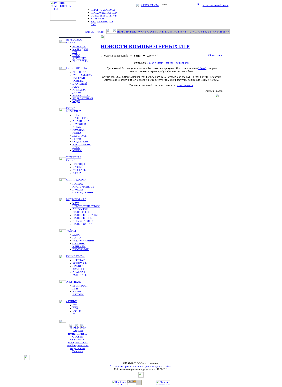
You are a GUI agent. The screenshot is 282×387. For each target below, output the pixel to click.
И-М (216, 31)
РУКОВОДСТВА (82, 75)
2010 (75, 308)
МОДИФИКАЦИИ (83, 240)
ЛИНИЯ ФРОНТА (76, 68)
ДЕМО (76, 234)
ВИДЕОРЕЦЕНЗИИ (83, 218)
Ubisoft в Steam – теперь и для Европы (168, 62)
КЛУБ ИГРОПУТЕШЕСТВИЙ (86, 205)
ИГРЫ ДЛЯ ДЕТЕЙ (79, 91)
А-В (207, 31)
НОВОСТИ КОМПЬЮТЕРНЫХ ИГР (145, 46)
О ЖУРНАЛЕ (73, 281)
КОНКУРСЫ (79, 263)
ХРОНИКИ (79, 167)
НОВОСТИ (79, 46)
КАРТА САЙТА (150, 5)
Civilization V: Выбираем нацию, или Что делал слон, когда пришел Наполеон (78, 345)
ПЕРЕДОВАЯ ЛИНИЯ (74, 41)
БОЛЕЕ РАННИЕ (77, 312)
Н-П (222, 31)
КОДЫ (76, 101)
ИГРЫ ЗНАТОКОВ (83, 221)
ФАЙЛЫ (71, 230)
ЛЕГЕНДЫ (78, 164)
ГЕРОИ (76, 138)
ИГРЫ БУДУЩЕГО (79, 57)
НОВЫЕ (131, 31)
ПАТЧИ (76, 237)
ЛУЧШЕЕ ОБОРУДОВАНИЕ (83, 191)
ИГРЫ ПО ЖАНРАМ (103, 9)
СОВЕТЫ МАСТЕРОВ (104, 15)
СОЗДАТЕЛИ (80, 141)
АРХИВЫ (71, 301)
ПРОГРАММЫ (80, 249)
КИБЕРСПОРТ (81, 95)
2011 (75, 305)
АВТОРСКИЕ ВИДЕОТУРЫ (80, 211)
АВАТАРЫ (78, 272)
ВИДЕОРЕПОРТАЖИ (85, 215)
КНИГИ (77, 150)
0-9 (140, 31)
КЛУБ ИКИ (97, 18)
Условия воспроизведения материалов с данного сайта (140, 366)
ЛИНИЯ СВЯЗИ (75, 256)
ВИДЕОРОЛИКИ (82, 223)
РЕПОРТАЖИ (80, 61)
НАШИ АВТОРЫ (78, 293)
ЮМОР (76, 173)
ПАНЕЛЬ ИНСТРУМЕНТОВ (83, 185)
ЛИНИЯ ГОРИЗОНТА (73, 110)
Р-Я (228, 31)
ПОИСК (194, 4)
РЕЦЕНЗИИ (79, 72)
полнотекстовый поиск (215, 5)
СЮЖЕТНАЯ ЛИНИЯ (73, 159)
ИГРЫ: (121, 31)
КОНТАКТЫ (79, 274)
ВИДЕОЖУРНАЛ (82, 98)
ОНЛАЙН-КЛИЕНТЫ (79, 245)
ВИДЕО (101, 32)
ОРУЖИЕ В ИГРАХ (79, 125)
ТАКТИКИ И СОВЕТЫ (80, 79)
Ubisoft (202, 68)
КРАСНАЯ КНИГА (78, 131)
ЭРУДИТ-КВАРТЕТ (78, 267)
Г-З (212, 31)
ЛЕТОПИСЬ (79, 135)
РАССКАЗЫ (79, 170)
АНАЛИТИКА (80, 121)
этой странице (185, 85)
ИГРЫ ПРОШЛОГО (80, 116)
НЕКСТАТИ (79, 260)
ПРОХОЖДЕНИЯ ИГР (104, 12)
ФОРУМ (89, 32)
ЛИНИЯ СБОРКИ (76, 179)
